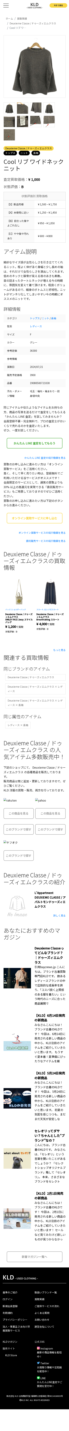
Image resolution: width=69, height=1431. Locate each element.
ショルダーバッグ (19, 609)
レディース (36, 326)
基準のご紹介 (10, 1292)
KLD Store (11, 1355)
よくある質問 (41, 1313)
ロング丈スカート (52, 609)
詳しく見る (59, 915)
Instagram (46, 1348)
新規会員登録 (10, 1306)
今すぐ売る (58, 5)
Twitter (44, 1363)
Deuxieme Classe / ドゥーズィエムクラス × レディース (35, 689)
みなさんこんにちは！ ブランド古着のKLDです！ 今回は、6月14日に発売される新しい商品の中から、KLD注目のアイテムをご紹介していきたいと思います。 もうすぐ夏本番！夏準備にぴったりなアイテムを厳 (50, 1043)
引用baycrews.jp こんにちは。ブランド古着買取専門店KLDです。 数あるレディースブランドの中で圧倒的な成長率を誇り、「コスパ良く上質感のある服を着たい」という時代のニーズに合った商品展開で (50, 985)
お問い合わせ (41, 1319)
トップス (10, 153)
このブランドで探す (18, 829)
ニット (24, 153)
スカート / (40, 609)
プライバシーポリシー (15, 1319)
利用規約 (8, 1313)
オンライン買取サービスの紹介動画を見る (42, 532)
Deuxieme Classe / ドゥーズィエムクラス (28, 148)
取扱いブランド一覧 (45, 1292)
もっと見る (59, 650)
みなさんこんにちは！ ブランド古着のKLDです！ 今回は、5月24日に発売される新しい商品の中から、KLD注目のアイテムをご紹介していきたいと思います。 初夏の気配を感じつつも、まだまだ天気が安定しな (50, 1100)
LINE (43, 1378)
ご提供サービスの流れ (46, 1306)
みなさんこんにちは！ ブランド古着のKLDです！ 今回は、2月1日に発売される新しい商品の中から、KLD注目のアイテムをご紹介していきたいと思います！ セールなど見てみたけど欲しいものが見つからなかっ (50, 1221)
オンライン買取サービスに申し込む (34, 518)
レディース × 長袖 (18, 725)
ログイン (8, 1299)
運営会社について (44, 1326)
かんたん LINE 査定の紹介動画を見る (45, 458)
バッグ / (8, 609)
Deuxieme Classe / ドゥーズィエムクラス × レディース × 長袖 (35, 703)
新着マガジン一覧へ (34, 1256)
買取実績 (39, 1299)
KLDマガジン (10, 1341)
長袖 (35, 153)
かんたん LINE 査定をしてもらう (34, 443)
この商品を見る (18, 813)
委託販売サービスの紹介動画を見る (46, 541)
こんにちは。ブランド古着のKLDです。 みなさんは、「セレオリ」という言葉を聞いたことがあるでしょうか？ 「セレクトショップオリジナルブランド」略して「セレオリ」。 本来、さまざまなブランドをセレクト (50, 1163)
